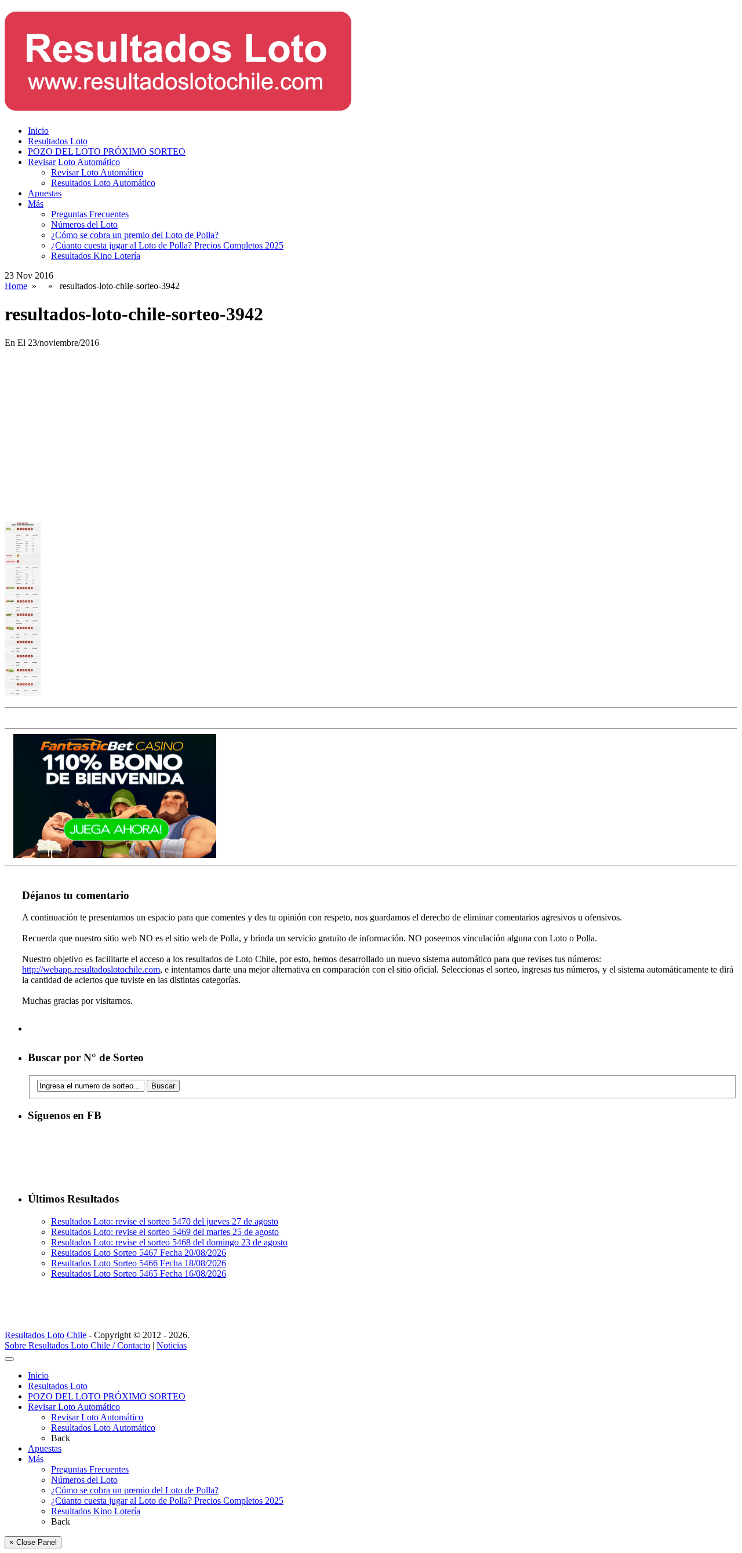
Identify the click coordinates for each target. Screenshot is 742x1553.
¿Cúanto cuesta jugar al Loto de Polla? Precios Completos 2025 (167, 245)
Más (35, 204)
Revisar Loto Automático (74, 162)
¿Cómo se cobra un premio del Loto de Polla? (135, 235)
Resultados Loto (58, 141)
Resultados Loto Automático (103, 183)
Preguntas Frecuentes (90, 214)
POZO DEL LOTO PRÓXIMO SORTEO (107, 151)
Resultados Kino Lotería (95, 256)
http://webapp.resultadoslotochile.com (91, 969)
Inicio (38, 131)
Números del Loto (84, 224)
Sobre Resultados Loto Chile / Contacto (77, 1345)
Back (60, 1438)
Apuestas (44, 193)
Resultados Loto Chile (45, 1335)
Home (16, 286)
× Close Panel (33, 1542)
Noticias (172, 1345)
